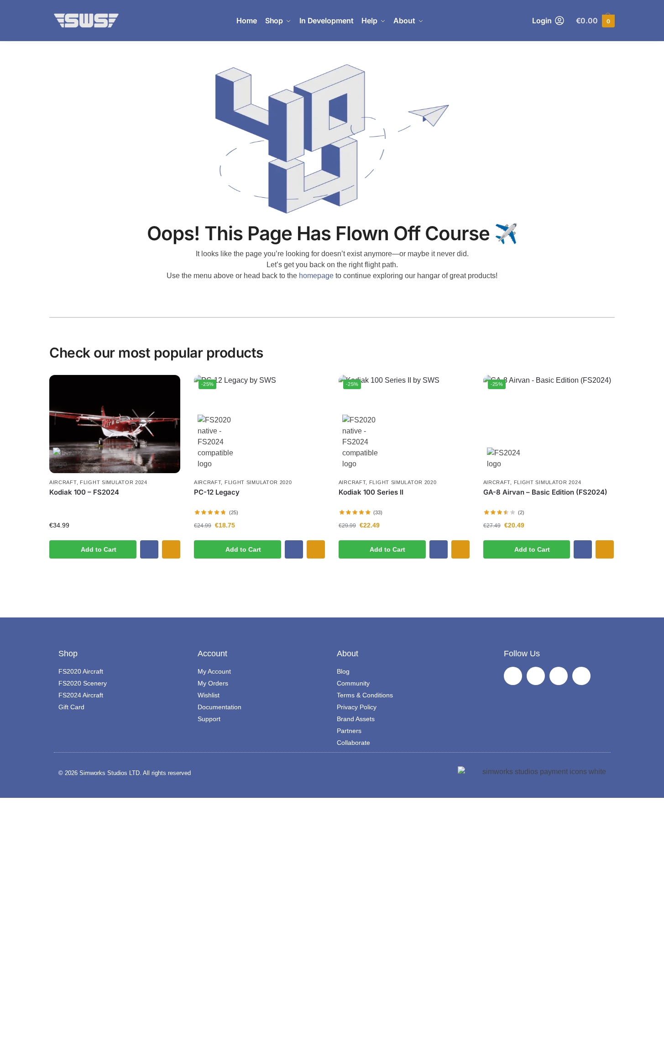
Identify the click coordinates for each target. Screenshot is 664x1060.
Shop (68, 653)
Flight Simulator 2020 (258, 482)
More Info (149, 549)
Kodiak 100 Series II (371, 492)
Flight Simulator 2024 (113, 482)
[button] (595, 21)
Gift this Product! (171, 549)
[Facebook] (536, 676)
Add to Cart (98, 549)
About (347, 653)
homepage (316, 276)
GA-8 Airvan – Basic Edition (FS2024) (545, 492)
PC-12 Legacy (217, 492)
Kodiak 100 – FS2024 (84, 492)
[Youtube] (581, 676)
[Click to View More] (114, 424)
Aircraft (63, 482)
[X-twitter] (558, 676)
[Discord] (513, 676)
